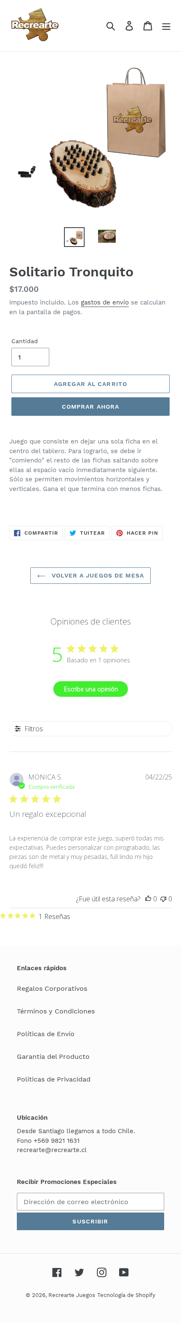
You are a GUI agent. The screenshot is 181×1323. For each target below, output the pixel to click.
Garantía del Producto (53, 1056)
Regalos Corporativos (52, 988)
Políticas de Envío (46, 1034)
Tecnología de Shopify (126, 1295)
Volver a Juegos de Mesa (97, 575)
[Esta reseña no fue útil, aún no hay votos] (163, 898)
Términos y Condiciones (56, 1011)
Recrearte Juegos (71, 1295)
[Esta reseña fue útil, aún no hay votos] (148, 898)
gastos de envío (105, 302)
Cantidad (24, 341)
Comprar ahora (91, 406)
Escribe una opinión (91, 689)
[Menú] (166, 25)
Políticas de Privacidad (53, 1079)
